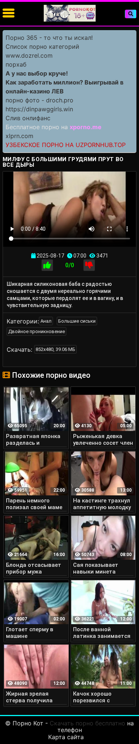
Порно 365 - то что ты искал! (49, 37)
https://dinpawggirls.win (39, 109)
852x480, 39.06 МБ (55, 349)
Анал (46, 321)
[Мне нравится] (47, 265)
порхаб (16, 64)
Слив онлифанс (28, 118)
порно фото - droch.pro (39, 100)
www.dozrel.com (29, 55)
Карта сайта (66, 737)
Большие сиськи (77, 321)
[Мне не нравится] (89, 265)
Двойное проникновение (36, 331)
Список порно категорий (42, 46)
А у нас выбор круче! (37, 73)
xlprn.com (19, 136)
